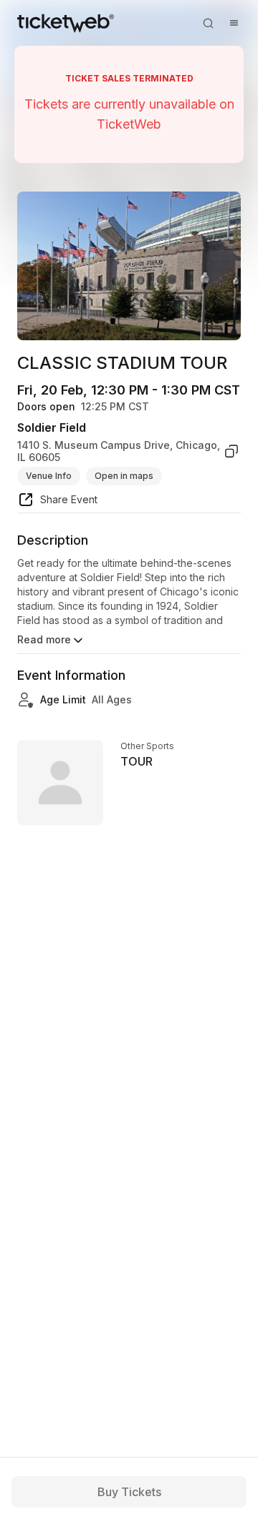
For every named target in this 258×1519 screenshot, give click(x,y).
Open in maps (124, 475)
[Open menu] (233, 23)
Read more (44, 639)
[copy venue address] (231, 451)
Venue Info (49, 475)
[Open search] (208, 23)
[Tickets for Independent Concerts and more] (65, 22)
